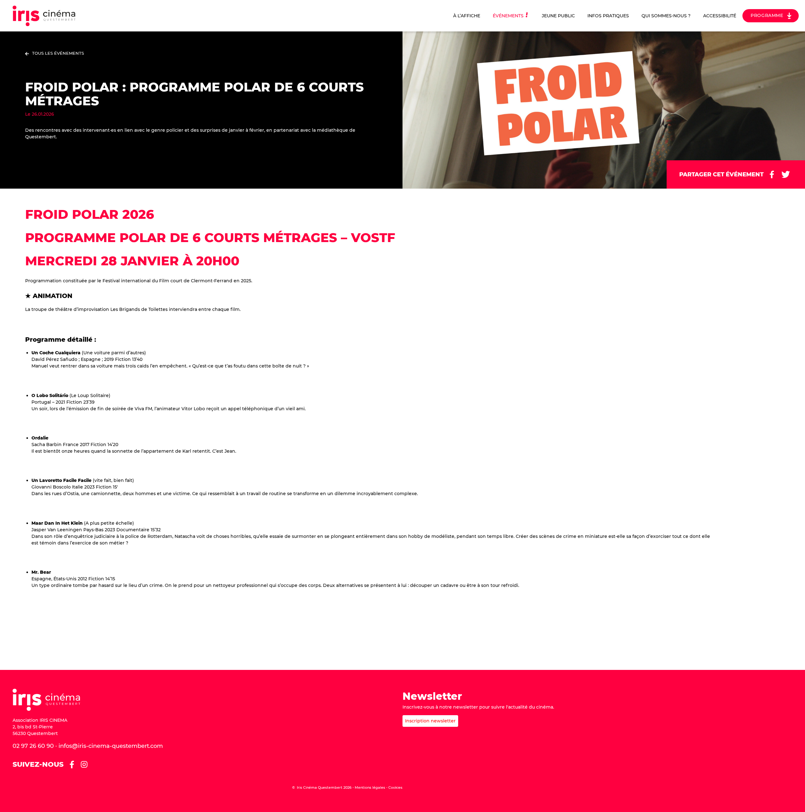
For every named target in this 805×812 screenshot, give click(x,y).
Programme (767, 15)
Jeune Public (558, 16)
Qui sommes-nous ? (666, 16)
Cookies (395, 787)
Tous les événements (58, 53)
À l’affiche (466, 16)
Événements (508, 16)
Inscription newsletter (430, 721)
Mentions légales (370, 787)
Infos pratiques (608, 16)
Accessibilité (719, 16)
